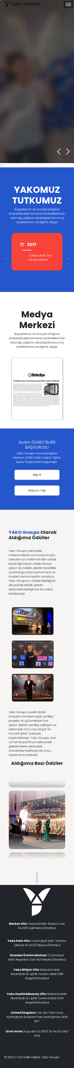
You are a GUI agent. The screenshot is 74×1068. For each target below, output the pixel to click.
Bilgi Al (14, 108)
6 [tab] (48, 862)
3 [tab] (31, 862)
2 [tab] (26, 862)
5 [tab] (42, 862)
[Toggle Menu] (68, 4)
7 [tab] (53, 862)
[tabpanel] (37, 820)
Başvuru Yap (37, 490)
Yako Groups (50, 1057)
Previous (6, 258)
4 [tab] (37, 862)
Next (68, 258)
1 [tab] (21, 862)
